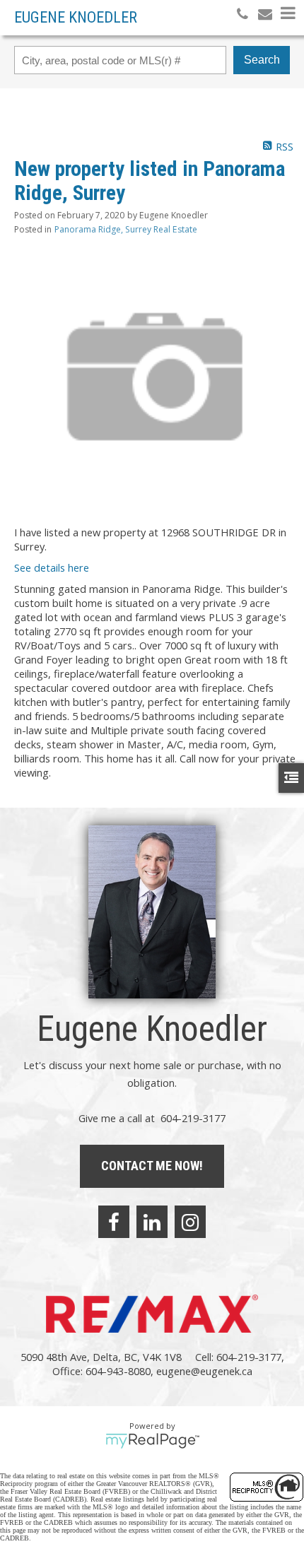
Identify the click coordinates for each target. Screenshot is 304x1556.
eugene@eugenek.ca (204, 1371)
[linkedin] (152, 1222)
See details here (51, 567)
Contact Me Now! (152, 1165)
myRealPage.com (152, 1441)
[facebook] (113, 1222)
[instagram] (190, 1222)
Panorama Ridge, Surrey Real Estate (125, 229)
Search (262, 60)
